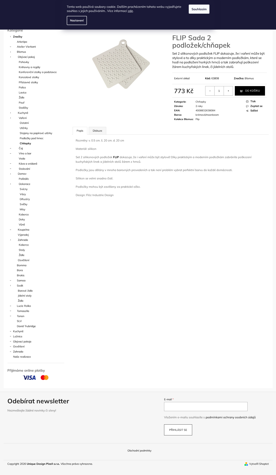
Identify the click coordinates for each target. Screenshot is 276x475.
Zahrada (23, 240)
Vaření (23, 118)
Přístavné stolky (28, 82)
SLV (19, 321)
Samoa (21, 280)
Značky (17, 36)
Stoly (22, 250)
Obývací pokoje (22, 341)
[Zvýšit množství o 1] (228, 90)
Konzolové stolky (29, 77)
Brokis (20, 275)
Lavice (23, 92)
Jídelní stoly (24, 295)
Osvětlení (23, 260)
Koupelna (23, 229)
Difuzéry (25, 199)
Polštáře (24, 179)
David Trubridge (26, 326)
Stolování (24, 168)
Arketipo (22, 41)
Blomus (21, 51)
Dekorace (24, 184)
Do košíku (252, 90)
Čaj (21, 148)
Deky (22, 219)
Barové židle (25, 290)
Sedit (20, 285)
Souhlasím (199, 9)
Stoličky (23, 107)
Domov (22, 173)
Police (22, 87)
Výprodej (23, 234)
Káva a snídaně (28, 163)
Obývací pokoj (26, 57)
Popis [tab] (80, 130)
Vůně (22, 224)
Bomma (21, 265)
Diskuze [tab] (97, 130)
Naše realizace (22, 356)
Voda (22, 158)
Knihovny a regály (29, 67)
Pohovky (24, 62)
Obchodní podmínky (139, 450)
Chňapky (25, 143)
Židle (21, 97)
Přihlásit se (178, 430)
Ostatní (24, 123)
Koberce (24, 214)
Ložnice (17, 336)
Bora (20, 270)
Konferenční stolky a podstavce (38, 72)
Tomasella (23, 311)
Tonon (20, 316)
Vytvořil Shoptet (259, 464)
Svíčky (23, 204)
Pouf (21, 102)
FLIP (116, 157)
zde (130, 11)
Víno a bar (25, 153)
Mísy (22, 209)
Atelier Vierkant (26, 46)
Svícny (24, 189)
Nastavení (77, 20)
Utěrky (24, 128)
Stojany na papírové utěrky (36, 133)
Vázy (23, 194)
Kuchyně (23, 113)
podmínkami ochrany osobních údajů (231, 417)
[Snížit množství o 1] (210, 90)
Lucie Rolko (24, 306)
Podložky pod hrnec (31, 138)
